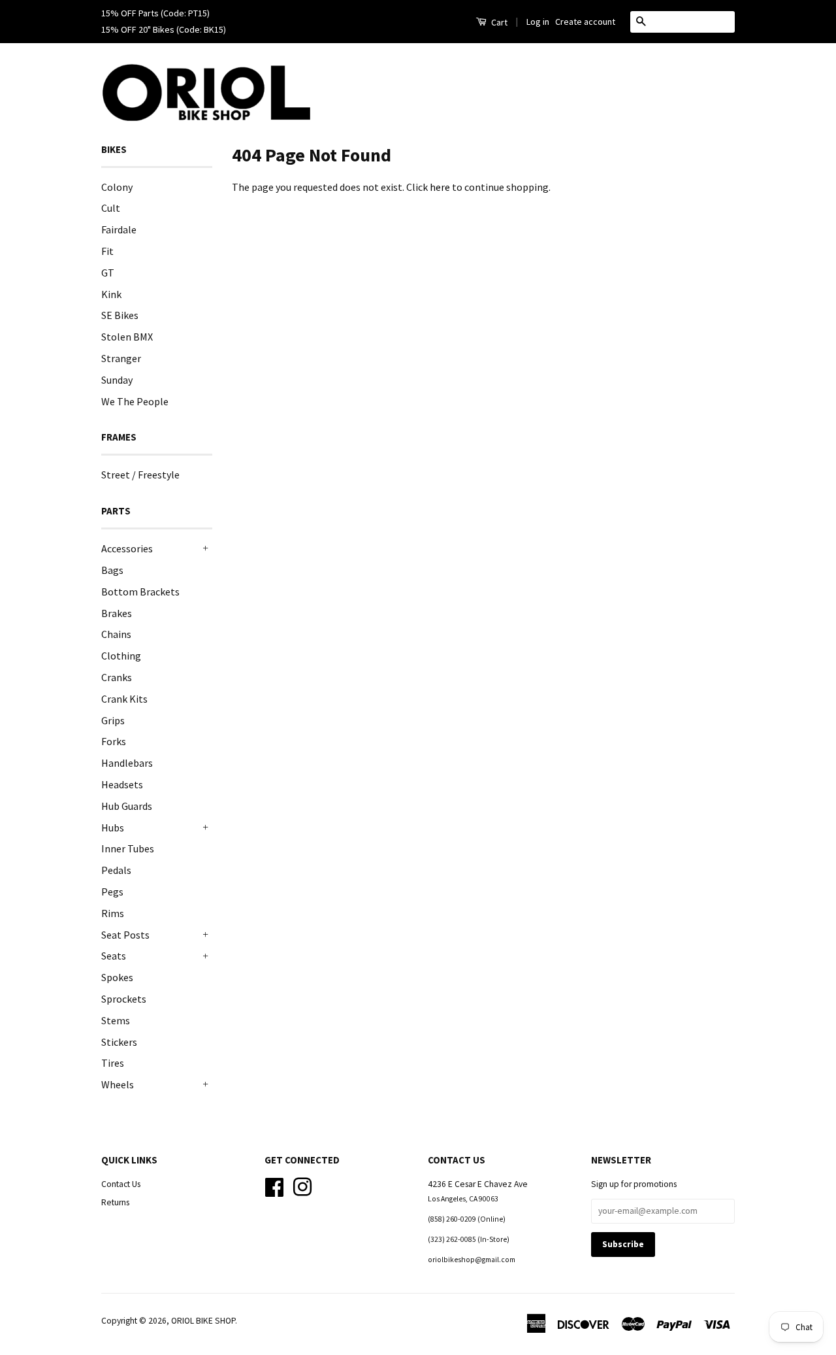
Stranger (121, 358)
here (440, 186)
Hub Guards (126, 805)
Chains (116, 634)
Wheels (117, 1084)
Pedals (116, 870)
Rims (112, 913)
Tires (112, 1062)
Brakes (116, 613)
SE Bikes (119, 315)
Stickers (119, 1041)
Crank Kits (124, 698)
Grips (113, 720)
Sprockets (123, 998)
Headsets (122, 784)
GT (107, 272)
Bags (112, 570)
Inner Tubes (127, 848)
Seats (113, 955)
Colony (117, 186)
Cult (110, 207)
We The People (135, 401)
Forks (113, 741)
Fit (107, 251)
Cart (498, 22)
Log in (537, 21)
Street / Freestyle (140, 474)
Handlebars (127, 762)
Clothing (121, 655)
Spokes (117, 977)
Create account (585, 21)
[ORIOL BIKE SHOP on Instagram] (302, 1185)
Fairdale (119, 229)
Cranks (116, 677)
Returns (115, 1202)
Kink (111, 294)
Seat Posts (125, 934)
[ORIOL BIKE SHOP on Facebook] (274, 1185)
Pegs (112, 891)
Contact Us (120, 1184)
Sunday (117, 379)
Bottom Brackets (140, 591)
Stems (115, 1020)
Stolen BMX (127, 336)
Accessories (127, 548)
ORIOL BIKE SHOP (203, 1320)
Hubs (112, 827)
